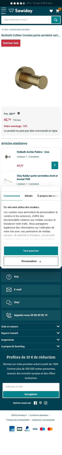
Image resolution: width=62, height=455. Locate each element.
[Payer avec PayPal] (27, 428)
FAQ (16, 277)
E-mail (17, 289)
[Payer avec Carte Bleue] (19, 429)
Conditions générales (39, 415)
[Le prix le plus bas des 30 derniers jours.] (18, 113)
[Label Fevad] (11, 429)
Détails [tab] (29, 195)
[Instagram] (46, 403)
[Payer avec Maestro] (42, 429)
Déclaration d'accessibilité (43, 419)
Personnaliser (29, 261)
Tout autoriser (31, 250)
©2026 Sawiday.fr (19, 415)
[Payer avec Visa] (34, 429)
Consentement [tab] (12, 195)
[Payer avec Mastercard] (50, 429)
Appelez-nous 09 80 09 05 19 (30, 315)
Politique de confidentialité (17, 419)
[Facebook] (35, 403)
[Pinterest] (40, 403)
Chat (16, 302)
